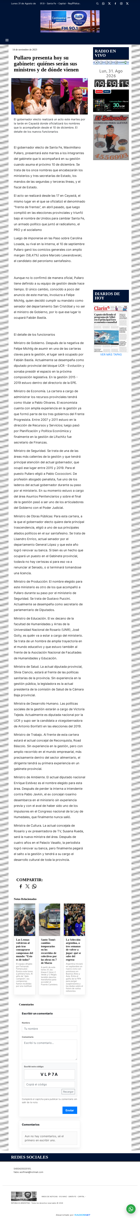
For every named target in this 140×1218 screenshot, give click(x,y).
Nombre (26, 1022)
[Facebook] (115, 3)
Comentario (27, 1037)
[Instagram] (121, 3)
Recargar (68, 1091)
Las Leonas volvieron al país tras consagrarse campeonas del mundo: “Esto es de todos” (24, 949)
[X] (109, 3)
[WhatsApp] (103, 3)
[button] (97, 3)
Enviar (70, 1110)
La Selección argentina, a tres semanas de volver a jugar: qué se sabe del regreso (73, 949)
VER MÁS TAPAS (111, 354)
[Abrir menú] (7, 40)
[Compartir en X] (27, 886)
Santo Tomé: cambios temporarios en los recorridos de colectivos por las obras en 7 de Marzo (49, 951)
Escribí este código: (34, 1066)
